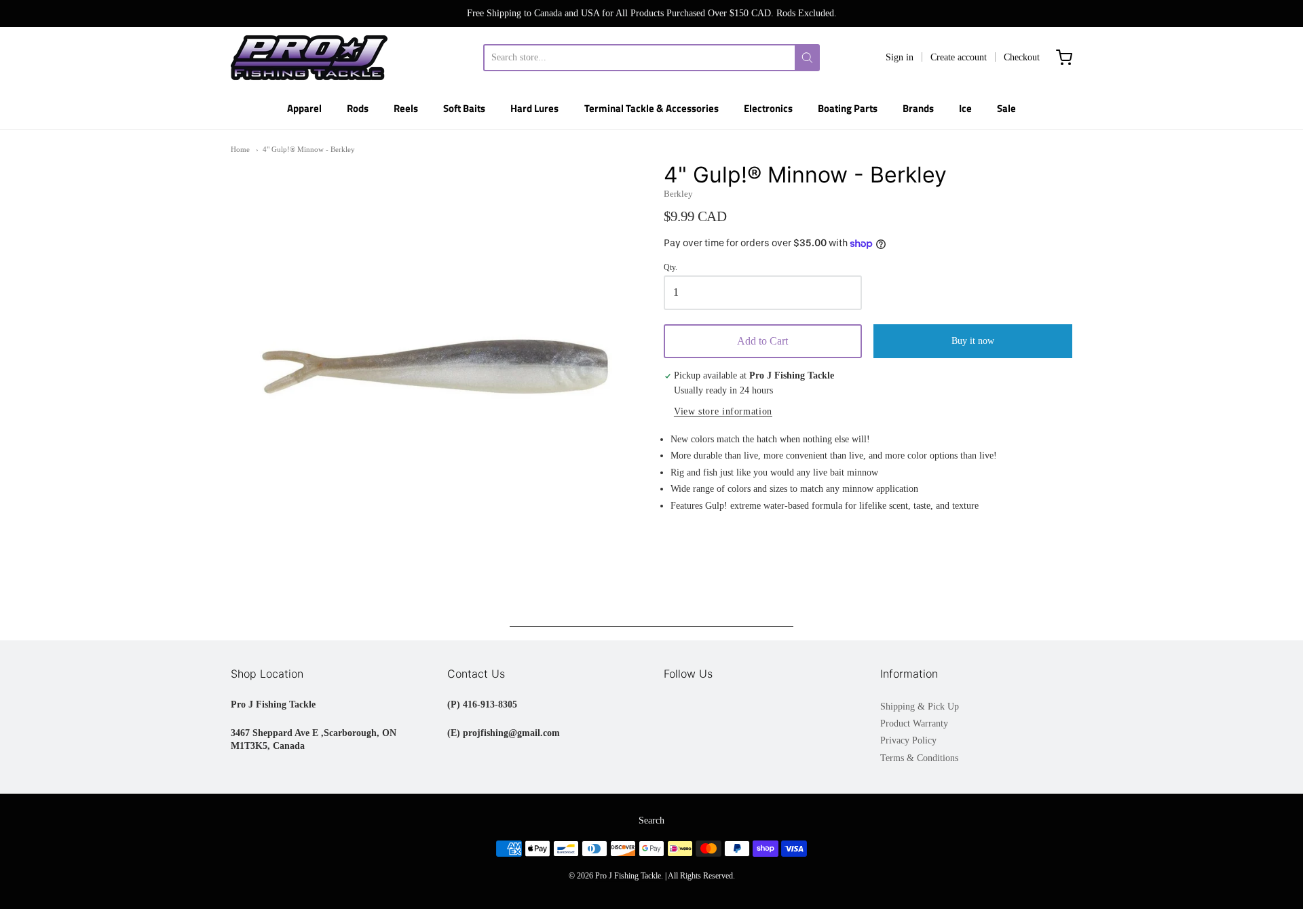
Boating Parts (847, 108)
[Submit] (807, 57)
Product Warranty (914, 723)
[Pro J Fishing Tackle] (309, 57)
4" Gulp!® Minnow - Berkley (309, 149)
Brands (918, 108)
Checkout (1022, 57)
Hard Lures (534, 108)
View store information (723, 411)
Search (651, 820)
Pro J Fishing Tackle (628, 876)
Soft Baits (464, 108)
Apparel (304, 108)
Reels (406, 108)
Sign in (899, 57)
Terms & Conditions (919, 758)
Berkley (678, 194)
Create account (958, 57)
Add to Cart (762, 341)
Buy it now (972, 341)
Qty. (670, 267)
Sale (1006, 108)
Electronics (768, 108)
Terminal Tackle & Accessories (651, 108)
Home (240, 149)
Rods (358, 108)
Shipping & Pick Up (919, 706)
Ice (965, 108)
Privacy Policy (908, 740)
